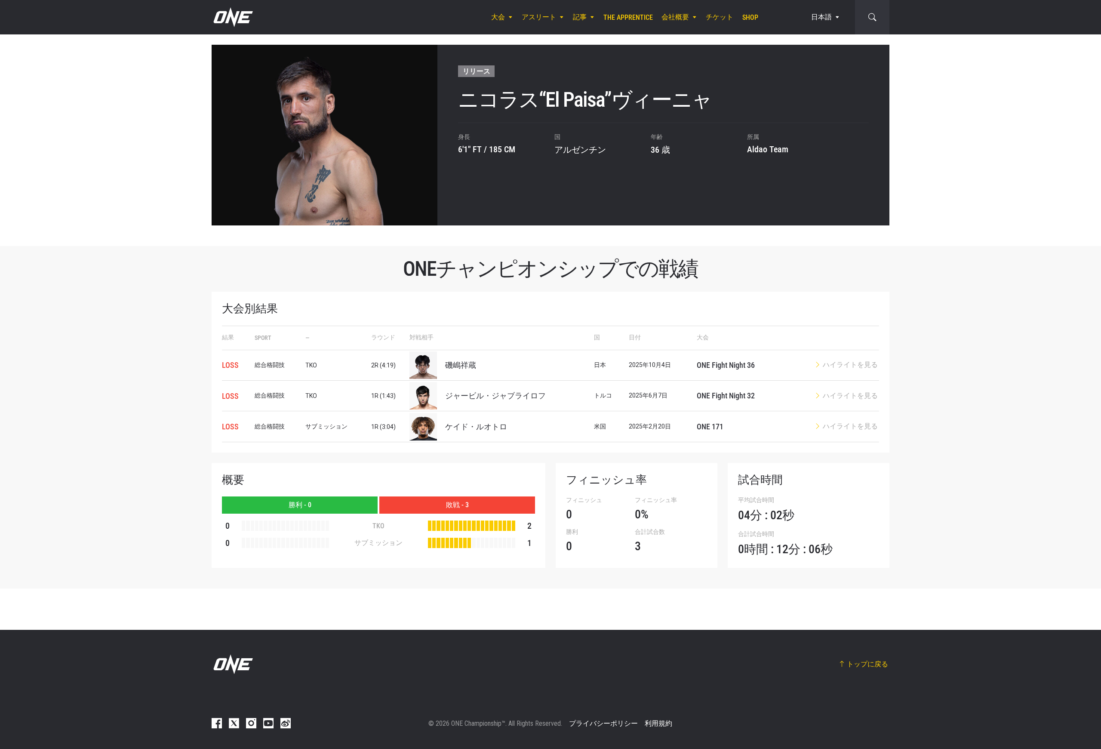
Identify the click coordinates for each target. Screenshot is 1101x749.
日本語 (821, 17)
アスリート (539, 17)
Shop (750, 17)
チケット (719, 17)
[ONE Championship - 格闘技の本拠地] (232, 17)
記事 (580, 17)
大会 (498, 17)
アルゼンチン (580, 150)
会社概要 (675, 17)
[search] (872, 17)
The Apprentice (628, 17)
